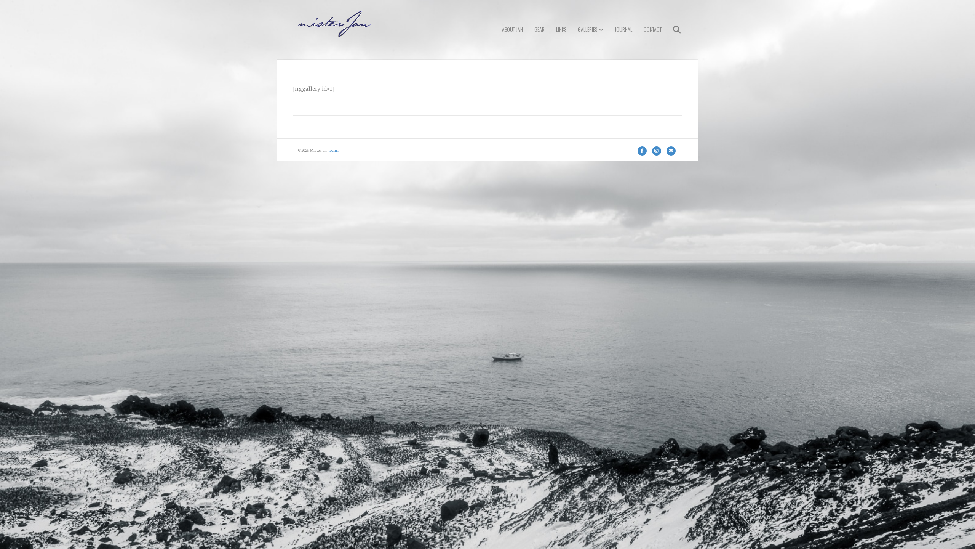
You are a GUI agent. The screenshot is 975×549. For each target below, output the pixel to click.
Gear (539, 29)
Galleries (587, 29)
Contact (653, 29)
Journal (623, 29)
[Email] (671, 151)
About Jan (512, 29)
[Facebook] (642, 151)
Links (561, 29)
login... (334, 150)
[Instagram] (656, 151)
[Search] (672, 30)
